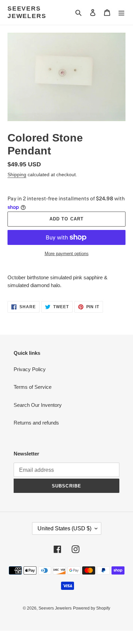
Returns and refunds (36, 423)
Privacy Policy (30, 369)
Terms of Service (32, 387)
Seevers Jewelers (27, 12)
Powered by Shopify (91, 608)
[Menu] (121, 12)
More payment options (67, 253)
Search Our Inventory (38, 405)
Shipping (17, 174)
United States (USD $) (64, 528)
